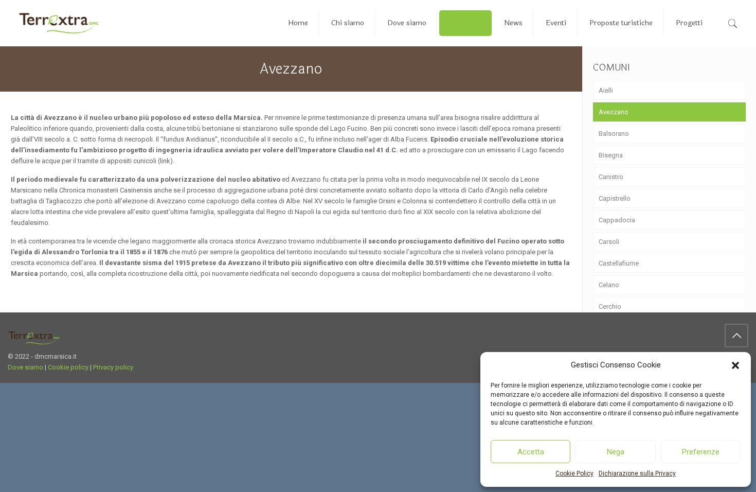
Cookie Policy (574, 473)
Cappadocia (617, 220)
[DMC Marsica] (59, 23)
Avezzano (613, 112)
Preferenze (700, 451)
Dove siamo (25, 367)
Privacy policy (113, 367)
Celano (609, 285)
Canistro (611, 177)
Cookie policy (68, 367)
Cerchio (610, 306)
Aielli (606, 90)
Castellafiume (619, 263)
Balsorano (614, 133)
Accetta (530, 451)
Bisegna (611, 155)
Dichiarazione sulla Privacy (637, 473)
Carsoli (609, 241)
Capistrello (615, 198)
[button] (735, 365)
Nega (615, 451)
